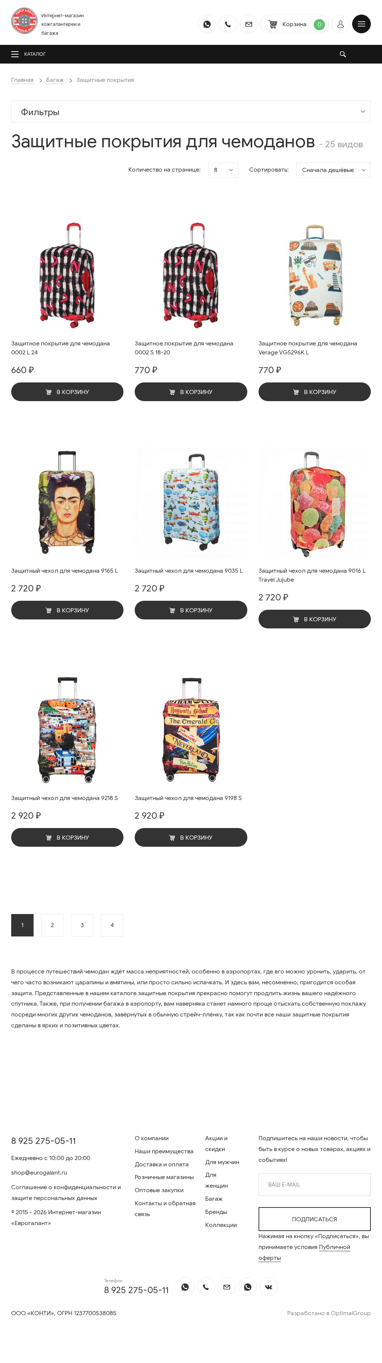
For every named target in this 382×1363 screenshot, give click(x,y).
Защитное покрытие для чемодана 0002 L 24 (60, 348)
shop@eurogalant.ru (39, 1172)
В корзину (72, 392)
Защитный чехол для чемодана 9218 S (64, 798)
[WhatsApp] (207, 24)
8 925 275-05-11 (43, 1141)
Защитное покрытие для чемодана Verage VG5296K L (308, 348)
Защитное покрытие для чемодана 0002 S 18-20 (184, 348)
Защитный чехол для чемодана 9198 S (188, 798)
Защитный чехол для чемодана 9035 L (189, 571)
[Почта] (248, 24)
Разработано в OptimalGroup (329, 1313)
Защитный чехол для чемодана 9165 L (64, 571)
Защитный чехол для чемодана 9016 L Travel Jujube (312, 575)
